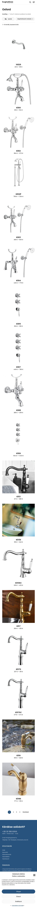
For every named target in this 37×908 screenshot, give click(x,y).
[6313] (18, 477)
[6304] (18, 260)
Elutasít (18, 896)
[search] (30, 2)
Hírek (3, 850)
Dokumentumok (6, 854)
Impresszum (5, 859)
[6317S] (18, 649)
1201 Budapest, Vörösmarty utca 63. (18, 840)
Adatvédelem (6, 856)
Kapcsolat (5, 852)
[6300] (18, 88)
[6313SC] (18, 563)
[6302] (18, 131)
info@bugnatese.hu (11, 837)
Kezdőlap (4, 14)
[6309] (18, 433)
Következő (26, 812)
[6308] (18, 390)
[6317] (18, 606)
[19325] (18, 44)
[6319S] (18, 779)
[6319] (18, 736)
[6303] (18, 217)
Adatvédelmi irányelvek (17, 905)
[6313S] (18, 520)
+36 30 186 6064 (9, 831)
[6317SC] (18, 692)
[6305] (18, 304)
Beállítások (18, 901)
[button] (34, 875)
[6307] (18, 347)
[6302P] (18, 174)
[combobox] (25, 19)
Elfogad (18, 891)
